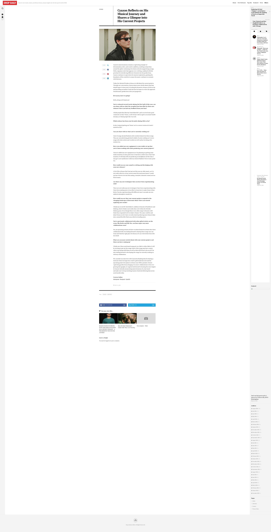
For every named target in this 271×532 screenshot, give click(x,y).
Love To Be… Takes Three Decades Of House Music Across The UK (262, 72)
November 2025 (256, 432)
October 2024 (255, 466)
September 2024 (256, 469)
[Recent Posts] (254, 31)
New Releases (242, 2)
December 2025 (256, 429)
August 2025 (255, 440)
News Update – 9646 (142, 326)
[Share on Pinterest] (106, 74)
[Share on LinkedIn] (106, 78)
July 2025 (254, 443)
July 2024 (254, 474)
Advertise (255, 503)
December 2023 (256, 493)
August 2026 (255, 408)
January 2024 (255, 490)
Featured (255, 2)
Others (266, 2)
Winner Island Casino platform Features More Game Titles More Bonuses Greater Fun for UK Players (262, 61)
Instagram (116, 279)
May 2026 (255, 416)
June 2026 (255, 413)
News (261, 2)
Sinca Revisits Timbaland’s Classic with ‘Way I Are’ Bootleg (126, 326)
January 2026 (255, 427)
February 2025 (256, 456)
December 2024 (256, 461)
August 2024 (255, 472)
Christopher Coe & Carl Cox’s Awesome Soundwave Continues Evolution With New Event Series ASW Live (262, 40)
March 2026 (255, 421)
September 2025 (256, 437)
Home (234, 2)
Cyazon (104, 294)
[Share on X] (106, 65)
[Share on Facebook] (106, 69)
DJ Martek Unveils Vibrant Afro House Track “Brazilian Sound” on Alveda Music (261, 181)
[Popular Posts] (260, 31)
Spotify (128, 279)
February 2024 (256, 488)
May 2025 (255, 448)
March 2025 (255, 453)
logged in (107, 340)
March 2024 (255, 485)
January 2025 (255, 458)
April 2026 (255, 419)
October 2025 (255, 435)
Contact (254, 506)
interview (110, 294)
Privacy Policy (256, 509)
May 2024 (255, 480)
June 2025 (255, 445)
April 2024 (255, 482)
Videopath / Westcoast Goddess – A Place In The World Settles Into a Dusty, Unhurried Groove (262, 51)
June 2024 (255, 477)
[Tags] (266, 31)
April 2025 (255, 451)
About (254, 501)
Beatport (122, 279)
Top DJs (249, 2)
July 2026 (254, 411)
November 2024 (256, 464)
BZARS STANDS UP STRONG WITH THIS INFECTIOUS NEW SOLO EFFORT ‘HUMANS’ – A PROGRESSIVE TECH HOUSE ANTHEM (107, 329)
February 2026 (256, 424)
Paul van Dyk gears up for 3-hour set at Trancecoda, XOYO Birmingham (259, 397)
